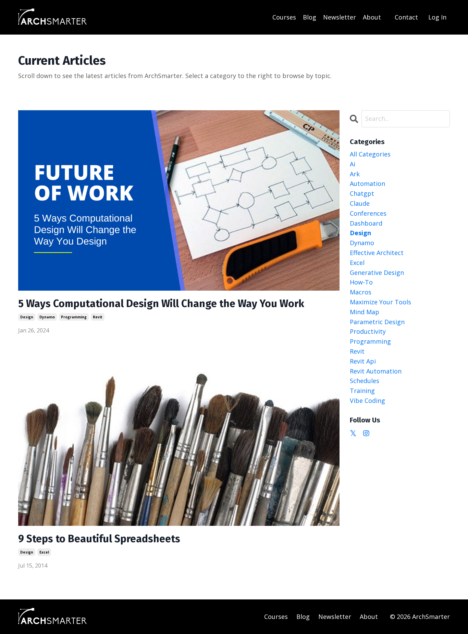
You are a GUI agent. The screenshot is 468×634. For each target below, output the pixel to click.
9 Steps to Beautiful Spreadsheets (99, 539)
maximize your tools (380, 302)
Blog (309, 17)
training (362, 390)
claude (360, 203)
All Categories (370, 154)
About (372, 17)
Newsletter (339, 17)
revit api (363, 361)
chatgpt (362, 193)
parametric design (377, 322)
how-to (361, 282)
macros (360, 292)
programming (74, 317)
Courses (284, 17)
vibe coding (367, 400)
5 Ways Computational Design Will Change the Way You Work (161, 303)
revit (97, 317)
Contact (406, 17)
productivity (368, 331)
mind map (364, 312)
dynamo (47, 317)
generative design (377, 272)
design (26, 317)
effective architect (377, 253)
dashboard (366, 223)
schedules (364, 381)
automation (367, 183)
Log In (437, 17)
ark (355, 174)
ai (352, 164)
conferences (368, 213)
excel (44, 552)
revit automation (376, 371)
